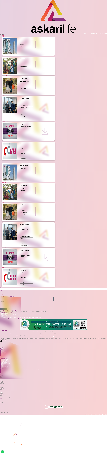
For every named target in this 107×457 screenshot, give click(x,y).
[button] (53, 34)
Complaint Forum (5, 121)
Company (3, 36)
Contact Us (3, 267)
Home (3, 35)
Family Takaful (4, 75)
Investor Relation (4, 95)
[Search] (1, 291)
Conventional (4, 182)
